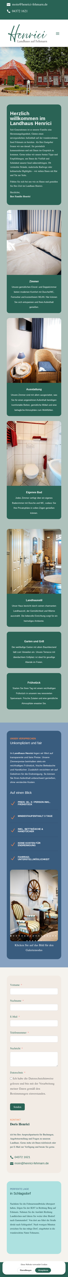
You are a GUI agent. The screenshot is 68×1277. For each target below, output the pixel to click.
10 (36, 935)
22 (38, 940)
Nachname (15, 1000)
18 (27, 940)
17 (55, 935)
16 (52, 935)
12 (41, 935)
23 (41, 940)
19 (29, 940)
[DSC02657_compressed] (34, 940)
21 (35, 940)
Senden (17, 1107)
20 (32, 940)
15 (50, 935)
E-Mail (13, 1016)
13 (44, 935)
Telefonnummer (18, 1032)
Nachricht (15, 1048)
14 (47, 935)
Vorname (15, 984)
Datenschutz (16, 1072)
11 (38, 935)
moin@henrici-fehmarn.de (32, 1163)
